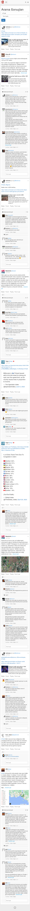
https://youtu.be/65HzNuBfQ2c (12, 756)
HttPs (8, 238)
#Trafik (3, 31)
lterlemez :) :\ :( (13, 27)
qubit (8, 607)
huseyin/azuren (11, 109)
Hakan (9, 338)
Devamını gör (24, 73)
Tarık (8, 813)
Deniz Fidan (11, 312)
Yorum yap (17, 49)
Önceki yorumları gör (15, 91)
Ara (3, 20)
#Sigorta (8, 185)
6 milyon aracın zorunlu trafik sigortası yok (16, 195)
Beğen (3, 49)
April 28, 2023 (22, 499)
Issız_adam (12, 735)
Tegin (9, 361)
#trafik (8, 58)
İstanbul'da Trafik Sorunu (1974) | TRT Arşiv (18, 76)
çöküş (9, 679)
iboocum (9, 598)
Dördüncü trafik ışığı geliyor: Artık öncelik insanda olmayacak (17, 667)
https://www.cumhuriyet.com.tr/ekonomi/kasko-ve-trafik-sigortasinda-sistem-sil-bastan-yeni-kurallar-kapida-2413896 (14, 34)
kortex (8, 755)
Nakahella (11, 271)
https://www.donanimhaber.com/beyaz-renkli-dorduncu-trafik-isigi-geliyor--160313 (13, 662)
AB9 (7, 510)
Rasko (8, 580)
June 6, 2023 (20, 387)
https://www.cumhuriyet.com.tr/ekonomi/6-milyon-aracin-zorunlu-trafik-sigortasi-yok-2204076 (14, 190)
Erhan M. (11, 54)
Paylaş (12, 49)
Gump (9, 150)
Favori (7, 49)
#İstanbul (3, 58)
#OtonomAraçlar (21, 657)
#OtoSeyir (21, 369)
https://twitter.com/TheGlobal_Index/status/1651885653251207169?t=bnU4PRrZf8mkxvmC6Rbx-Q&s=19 (14, 448)
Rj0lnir (8, 409)
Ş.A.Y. (9, 328)
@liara (6, 884)
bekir (8, 253)
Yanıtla (11, 106)
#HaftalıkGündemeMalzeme (8, 657)
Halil (9, 320)
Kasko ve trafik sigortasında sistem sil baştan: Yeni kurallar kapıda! (18, 40)
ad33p (8, 398)
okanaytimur (11, 417)
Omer (9, 215)
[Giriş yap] (28, 2)
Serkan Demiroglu (12, 132)
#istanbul (8, 450)
